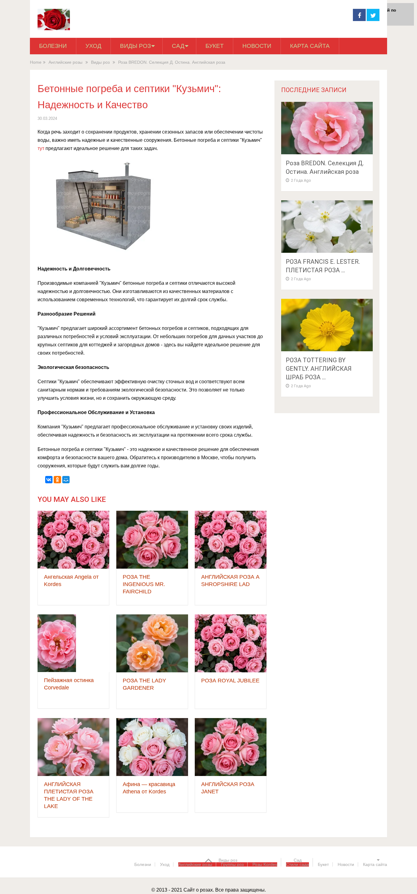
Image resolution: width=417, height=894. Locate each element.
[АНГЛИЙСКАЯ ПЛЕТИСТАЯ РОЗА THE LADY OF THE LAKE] (73, 747)
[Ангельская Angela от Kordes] (73, 540)
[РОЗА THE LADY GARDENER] (152, 643)
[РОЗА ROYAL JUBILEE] (231, 643)
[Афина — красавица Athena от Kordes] (152, 747)
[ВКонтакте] (49, 479)
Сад (178, 46)
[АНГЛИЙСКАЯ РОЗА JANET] (231, 747)
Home (36, 62)
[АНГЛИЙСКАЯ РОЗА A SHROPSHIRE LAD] (231, 540)
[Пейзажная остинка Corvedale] (57, 643)
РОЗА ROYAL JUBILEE (230, 681)
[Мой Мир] (66, 479)
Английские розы (65, 62)
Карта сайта (310, 46)
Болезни (53, 46)
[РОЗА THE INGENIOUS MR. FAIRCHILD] (152, 540)
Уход (93, 46)
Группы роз (232, 864)
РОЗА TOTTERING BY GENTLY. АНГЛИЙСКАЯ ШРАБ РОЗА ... (319, 368)
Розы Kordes (264, 864)
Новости (256, 46)
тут (41, 148)
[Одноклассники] (57, 479)
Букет (214, 46)
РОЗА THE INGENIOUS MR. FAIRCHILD (144, 584)
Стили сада (297, 864)
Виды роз (135, 46)
